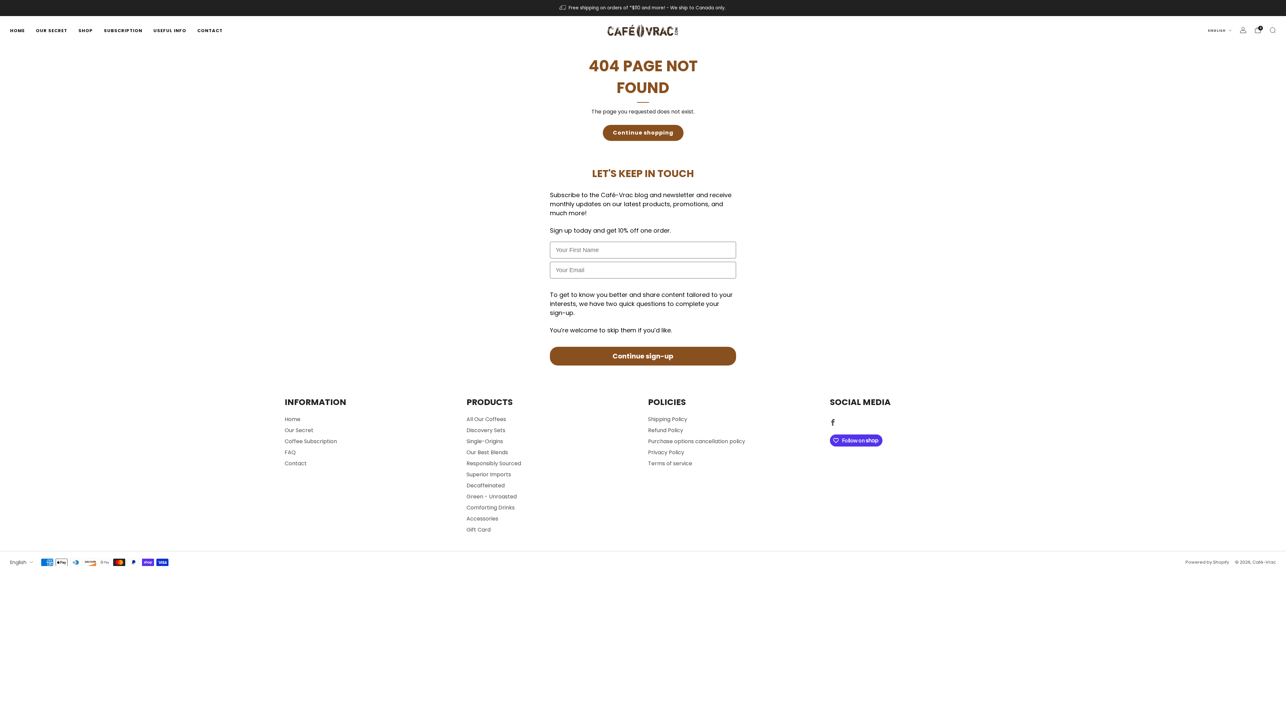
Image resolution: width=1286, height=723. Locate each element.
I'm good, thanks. (643, 424)
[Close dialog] (718, 291)
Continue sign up (643, 404)
